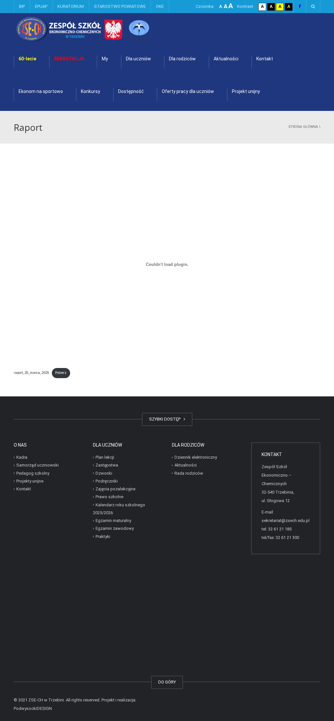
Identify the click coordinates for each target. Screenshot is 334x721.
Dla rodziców (182, 58)
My (105, 58)
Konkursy (90, 91)
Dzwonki (104, 472)
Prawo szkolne (109, 496)
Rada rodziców (189, 472)
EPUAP (41, 6)
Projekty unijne (29, 481)
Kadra (21, 457)
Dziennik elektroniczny (196, 457)
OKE (160, 6)
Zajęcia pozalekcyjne (115, 488)
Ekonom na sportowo (41, 91)
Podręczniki (107, 481)
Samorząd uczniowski (37, 465)
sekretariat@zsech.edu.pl (286, 520)
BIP (22, 6)
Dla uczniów (138, 58)
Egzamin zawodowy (115, 528)
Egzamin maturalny (113, 520)
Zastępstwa (107, 465)
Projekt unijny (246, 91)
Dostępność (131, 91)
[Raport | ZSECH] (100, 29)
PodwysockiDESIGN (33, 708)
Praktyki (103, 536)
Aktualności (226, 58)
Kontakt (264, 58)
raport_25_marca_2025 (31, 373)
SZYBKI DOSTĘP (165, 419)
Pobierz (61, 373)
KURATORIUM (70, 6)
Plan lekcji (105, 457)
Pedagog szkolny (32, 472)
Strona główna (303, 127)
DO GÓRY (167, 682)
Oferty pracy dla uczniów (188, 91)
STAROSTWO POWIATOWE (120, 6)
